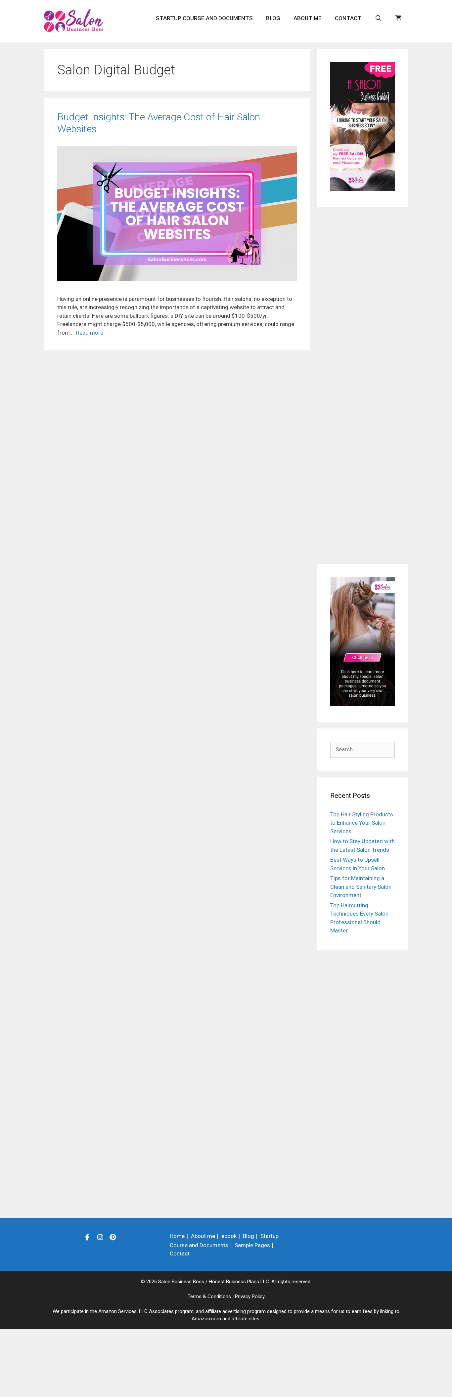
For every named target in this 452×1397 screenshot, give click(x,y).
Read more (89, 332)
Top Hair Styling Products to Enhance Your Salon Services (361, 823)
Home (177, 1236)
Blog (273, 18)
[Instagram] (100, 1237)
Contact (348, 18)
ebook (229, 1236)
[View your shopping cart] (398, 18)
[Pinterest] (113, 1237)
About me (308, 18)
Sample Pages (252, 1245)
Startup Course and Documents (204, 18)
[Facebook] (88, 1237)
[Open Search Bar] (378, 18)
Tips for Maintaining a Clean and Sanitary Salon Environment (360, 886)
